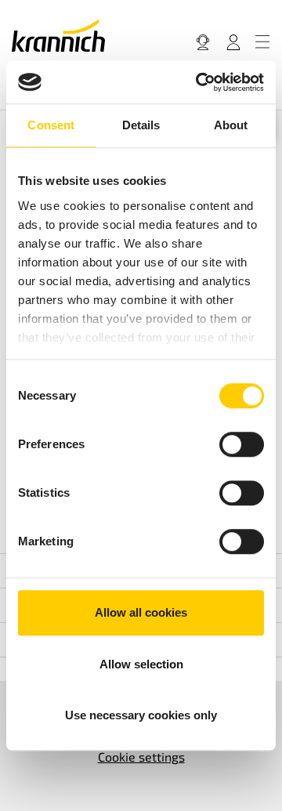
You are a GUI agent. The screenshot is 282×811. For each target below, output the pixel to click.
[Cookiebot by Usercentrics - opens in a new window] (199, 82)
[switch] (241, 444)
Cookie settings (141, 756)
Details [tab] (141, 125)
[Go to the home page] (58, 35)
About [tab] (231, 125)
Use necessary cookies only (141, 715)
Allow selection (141, 664)
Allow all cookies (141, 612)
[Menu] (262, 41)
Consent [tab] (50, 125)
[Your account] (233, 41)
